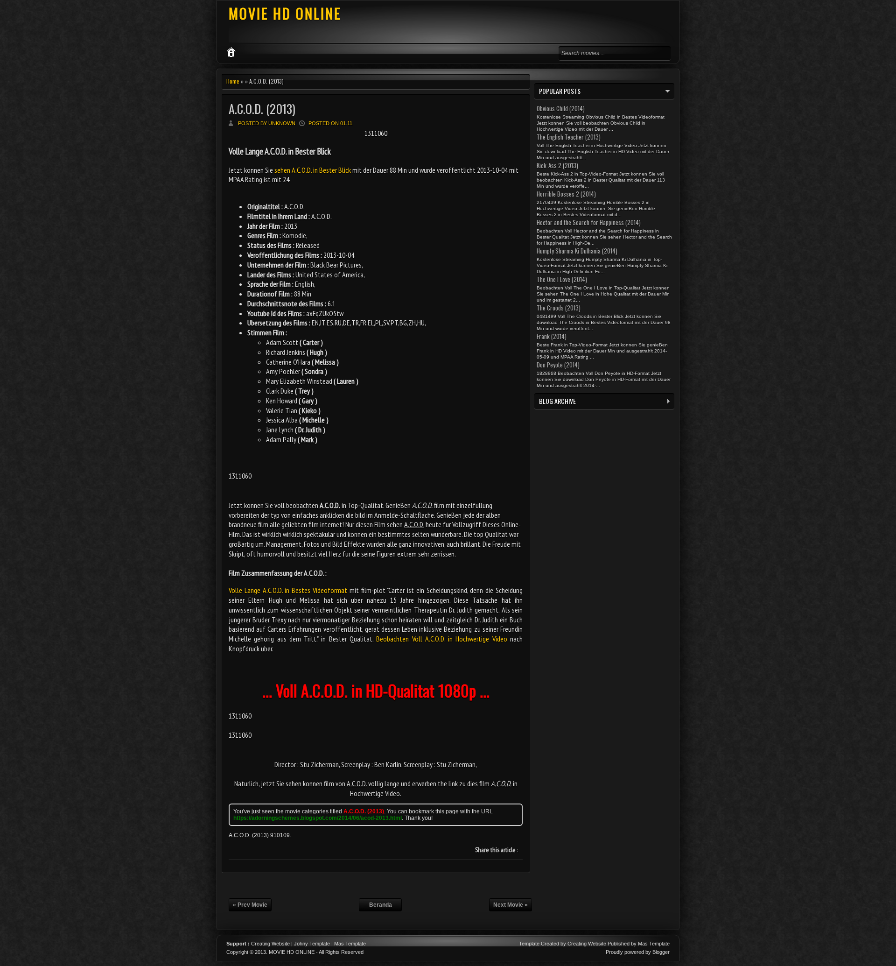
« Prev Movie (250, 905)
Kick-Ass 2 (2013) (557, 165)
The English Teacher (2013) (569, 136)
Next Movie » (510, 905)
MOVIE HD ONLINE (285, 13)
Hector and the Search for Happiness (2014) (589, 222)
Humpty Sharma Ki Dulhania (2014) (577, 250)
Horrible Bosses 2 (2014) (566, 193)
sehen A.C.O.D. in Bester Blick (312, 170)
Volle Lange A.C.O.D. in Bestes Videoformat (288, 590)
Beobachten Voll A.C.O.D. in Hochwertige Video (441, 638)
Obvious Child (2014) (561, 108)
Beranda (380, 905)
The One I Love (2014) (562, 279)
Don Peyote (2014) (558, 364)
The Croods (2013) (559, 307)
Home (232, 81)
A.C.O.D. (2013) (262, 108)
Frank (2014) (552, 336)
